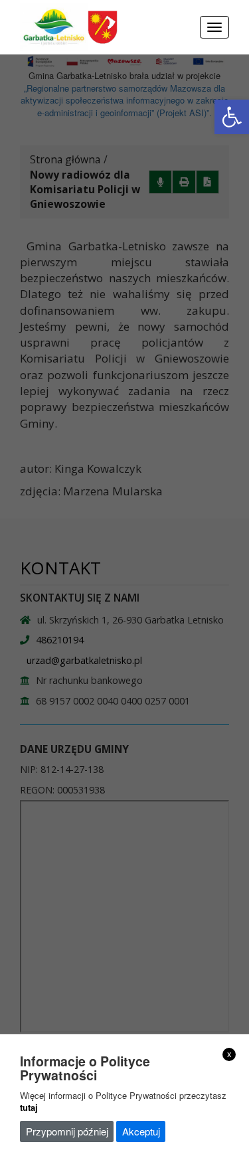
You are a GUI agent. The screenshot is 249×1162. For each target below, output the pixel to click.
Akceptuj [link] (141, 1131)
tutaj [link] (29, 1107)
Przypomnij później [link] (67, 1131)
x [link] (229, 1054)
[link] (231, 117)
